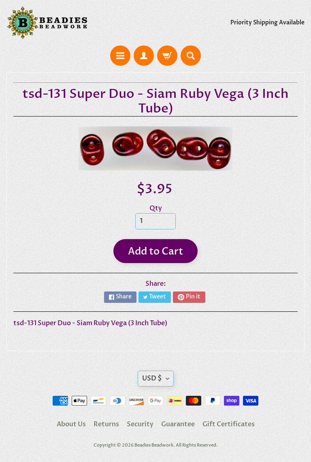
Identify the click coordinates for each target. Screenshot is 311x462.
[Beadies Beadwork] (46, 22)
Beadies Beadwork (153, 445)
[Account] (144, 55)
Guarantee (178, 424)
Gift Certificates (228, 424)
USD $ (152, 378)
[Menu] (120, 55)
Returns (106, 424)
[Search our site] (191, 55)
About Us (71, 424)
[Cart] (167, 55)
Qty (155, 208)
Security (140, 424)
